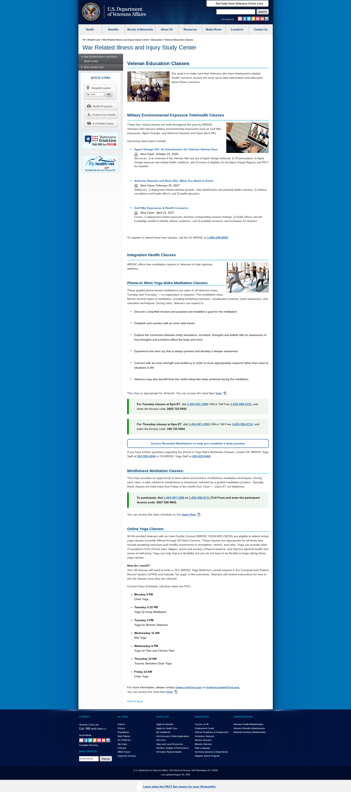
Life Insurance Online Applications (172, 736)
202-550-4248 (146, 456)
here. (219, 393)
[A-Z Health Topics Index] (101, 123)
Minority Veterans (203, 744)
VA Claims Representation (169, 752)
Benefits (113, 29)
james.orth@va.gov (189, 687)
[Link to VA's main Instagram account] (266, 18)
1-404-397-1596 (197, 404)
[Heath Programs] (101, 105)
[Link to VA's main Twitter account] (249, 18)
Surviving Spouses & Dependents (211, 752)
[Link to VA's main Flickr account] (258, 18)
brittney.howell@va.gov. (223, 687)
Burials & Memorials (140, 29)
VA (83, 40)
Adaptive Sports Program (207, 756)
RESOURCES (202, 717)
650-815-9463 (201, 456)
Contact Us (261, 29)
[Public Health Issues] (101, 114)
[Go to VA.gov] (113, 12)
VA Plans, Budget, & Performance (172, 748)
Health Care (94, 40)
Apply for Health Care (166, 728)
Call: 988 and (87, 728)
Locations (237, 29)
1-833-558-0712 (241, 404)
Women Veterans (203, 740)
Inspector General (126, 756)
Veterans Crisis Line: (89, 724)
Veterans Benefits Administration (249, 728)
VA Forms (161, 740)
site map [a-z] (227, 19)
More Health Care (94, 67)
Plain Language (202, 748)
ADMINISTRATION (243, 717)
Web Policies (124, 736)
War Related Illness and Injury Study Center (126, 40)
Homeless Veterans (204, 736)
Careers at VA (202, 724)
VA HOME (123, 717)
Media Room (214, 29)
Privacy (121, 728)
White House (124, 752)
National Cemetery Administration (249, 732)
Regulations (123, 732)
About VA (167, 29)
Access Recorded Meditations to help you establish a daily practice (198, 443)
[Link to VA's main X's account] (90, 740)
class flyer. (189, 514)
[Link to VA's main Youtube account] (262, 18)
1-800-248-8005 (217, 237)
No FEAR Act (124, 740)
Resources (190, 29)
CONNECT (84, 717)
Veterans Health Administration (248, 724)
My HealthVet (163, 732)
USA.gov (122, 748)
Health (90, 29)
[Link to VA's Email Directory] (240, 18)
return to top (134, 701)
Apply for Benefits (164, 724)
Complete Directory (88, 745)
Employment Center (204, 728)
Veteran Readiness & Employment (211, 732)
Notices (121, 724)
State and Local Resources (169, 744)
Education (156, 40)
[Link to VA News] (253, 18)
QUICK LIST (162, 717)
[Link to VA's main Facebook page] (244, 18)
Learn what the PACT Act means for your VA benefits (179, 786)
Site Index (122, 744)
